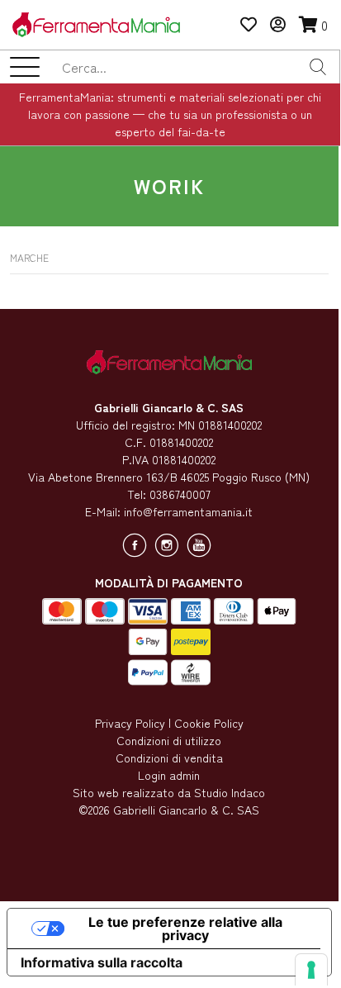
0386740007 (180, 494)
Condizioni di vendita (169, 757)
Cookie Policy (209, 723)
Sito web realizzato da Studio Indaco (169, 792)
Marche (29, 257)
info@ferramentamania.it (188, 511)
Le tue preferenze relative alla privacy (185, 928)
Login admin (169, 775)
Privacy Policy (130, 723)
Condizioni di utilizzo (168, 740)
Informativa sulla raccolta (101, 962)
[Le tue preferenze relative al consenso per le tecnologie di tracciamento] (311, 970)
